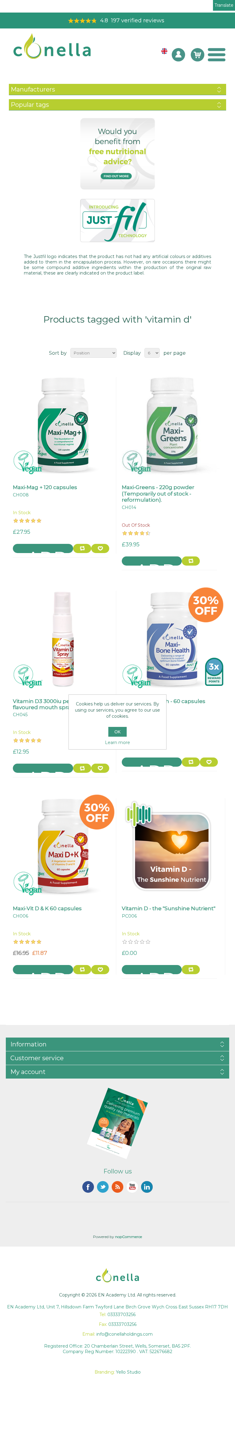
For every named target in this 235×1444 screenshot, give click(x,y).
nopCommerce (128, 1236)
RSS (117, 1187)
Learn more (117, 742)
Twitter (103, 1187)
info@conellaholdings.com (124, 1334)
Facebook (88, 1187)
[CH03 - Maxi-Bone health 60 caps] (172, 638)
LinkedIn (147, 1187)
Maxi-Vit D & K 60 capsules (47, 908)
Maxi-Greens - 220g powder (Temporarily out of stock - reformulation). (158, 493)
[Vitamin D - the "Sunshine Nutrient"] (172, 846)
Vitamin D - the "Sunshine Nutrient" (168, 908)
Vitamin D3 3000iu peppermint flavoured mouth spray (54, 704)
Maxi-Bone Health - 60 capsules (163, 701)
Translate (223, 5)
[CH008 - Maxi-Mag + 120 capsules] (63, 425)
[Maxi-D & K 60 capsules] (63, 846)
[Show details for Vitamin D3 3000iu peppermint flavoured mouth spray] (63, 638)
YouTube (132, 1187)
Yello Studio (128, 1372)
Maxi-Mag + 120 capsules (45, 487)
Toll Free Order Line (117, 20)
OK (117, 731)
